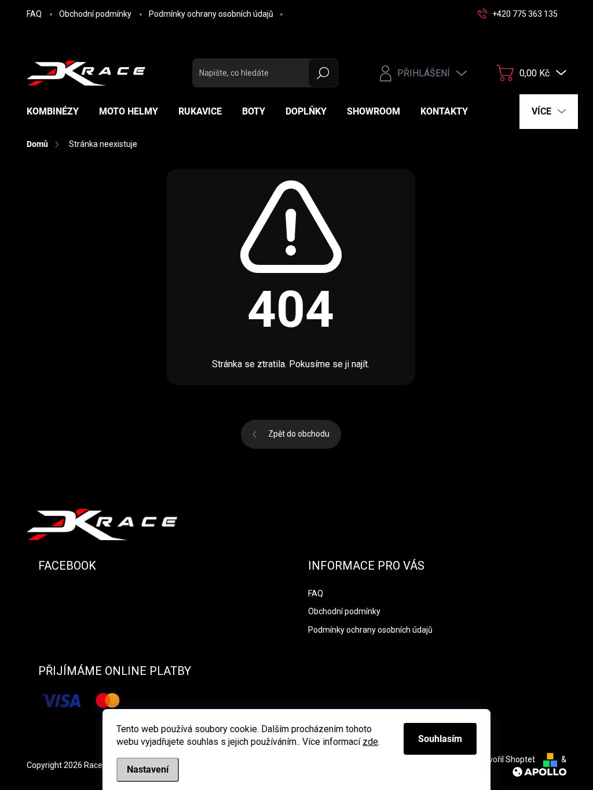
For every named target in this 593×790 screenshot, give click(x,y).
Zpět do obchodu (299, 433)
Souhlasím (440, 738)
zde (370, 741)
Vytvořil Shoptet (506, 759)
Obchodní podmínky (95, 14)
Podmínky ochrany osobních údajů (211, 14)
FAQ (34, 14)
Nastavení (148, 769)
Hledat (323, 72)
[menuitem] (57, 111)
